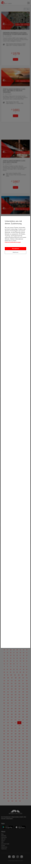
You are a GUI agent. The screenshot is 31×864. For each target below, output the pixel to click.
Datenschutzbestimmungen (13, 242)
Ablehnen (15, 252)
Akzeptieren (15, 248)
